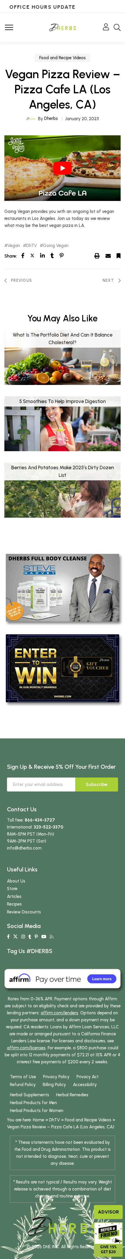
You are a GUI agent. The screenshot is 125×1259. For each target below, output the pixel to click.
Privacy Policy (56, 1076)
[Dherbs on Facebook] (8, 936)
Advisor (108, 1212)
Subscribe (97, 784)
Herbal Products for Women (36, 1110)
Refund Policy (23, 1084)
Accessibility (85, 1084)
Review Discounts (24, 912)
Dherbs (51, 118)
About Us (16, 881)
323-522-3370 (48, 827)
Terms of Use (23, 1076)
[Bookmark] (119, 256)
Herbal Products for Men (33, 1102)
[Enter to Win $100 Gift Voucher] (62, 667)
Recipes (14, 904)
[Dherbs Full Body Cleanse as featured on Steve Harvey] (62, 587)
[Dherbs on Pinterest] (36, 936)
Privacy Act (87, 1076)
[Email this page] (108, 256)
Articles (14, 896)
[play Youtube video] (62, 168)
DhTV (31, 245)
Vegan (14, 245)
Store (12, 888)
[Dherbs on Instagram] (23, 936)
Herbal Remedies (72, 1094)
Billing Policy (54, 1084)
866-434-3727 (40, 820)
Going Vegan (56, 245)
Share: (10, 256)
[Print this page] (97, 256)
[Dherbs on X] (15, 936)
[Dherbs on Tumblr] (29, 936)
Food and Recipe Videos (62, 57)
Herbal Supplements (29, 1094)
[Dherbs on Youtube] (43, 936)
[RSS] (51, 936)
